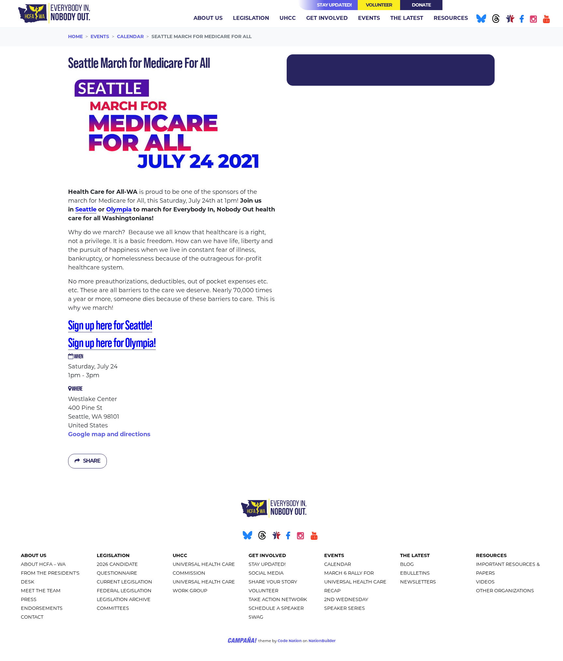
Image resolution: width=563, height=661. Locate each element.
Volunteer (379, 5)
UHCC (180, 555)
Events (100, 36)
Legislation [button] (251, 18)
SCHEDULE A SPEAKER (276, 608)
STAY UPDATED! (267, 564)
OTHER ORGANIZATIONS (505, 591)
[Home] (54, 13)
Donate (421, 5)
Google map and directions (109, 434)
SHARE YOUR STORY (273, 582)
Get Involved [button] (327, 18)
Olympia (119, 209)
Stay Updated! (334, 5)
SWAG (256, 617)
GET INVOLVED (267, 555)
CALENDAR (337, 564)
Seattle (85, 209)
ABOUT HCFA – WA (43, 564)
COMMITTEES (113, 608)
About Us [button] (208, 18)
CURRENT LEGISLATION (124, 582)
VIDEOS (485, 582)
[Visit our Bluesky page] (480, 19)
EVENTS (334, 555)
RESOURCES (491, 555)
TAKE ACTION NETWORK (278, 599)
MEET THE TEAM (41, 591)
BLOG (407, 564)
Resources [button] (451, 18)
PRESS (28, 599)
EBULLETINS (415, 573)
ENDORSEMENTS (42, 608)
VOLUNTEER (263, 591)
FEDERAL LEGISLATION (124, 591)
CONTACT (32, 617)
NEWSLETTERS (418, 582)
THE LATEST (415, 555)
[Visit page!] (522, 19)
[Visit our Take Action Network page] (509, 19)
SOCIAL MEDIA (266, 573)
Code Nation (290, 641)
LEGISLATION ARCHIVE (124, 599)
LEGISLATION (113, 555)
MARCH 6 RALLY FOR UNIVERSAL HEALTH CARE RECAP (355, 582)
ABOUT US (33, 555)
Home (75, 36)
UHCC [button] (288, 18)
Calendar (130, 36)
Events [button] (371, 18)
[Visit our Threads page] (495, 19)
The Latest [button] (406, 18)
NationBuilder (322, 641)
